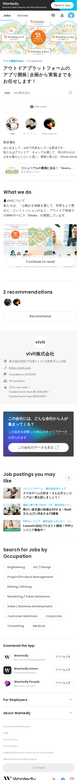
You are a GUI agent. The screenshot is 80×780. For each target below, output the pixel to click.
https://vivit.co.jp (20, 367)
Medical (39, 626)
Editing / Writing (19, 587)
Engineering (16, 567)
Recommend (40, 316)
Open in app (62, 5)
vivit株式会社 (40, 354)
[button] (40, 646)
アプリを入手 (63, 656)
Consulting (15, 626)
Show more (68, 157)
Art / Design (42, 567)
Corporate (54, 616)
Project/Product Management (30, 577)
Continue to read (40, 261)
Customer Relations (22, 616)
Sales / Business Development (30, 606)
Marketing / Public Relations (28, 596)
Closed (39, 767)
